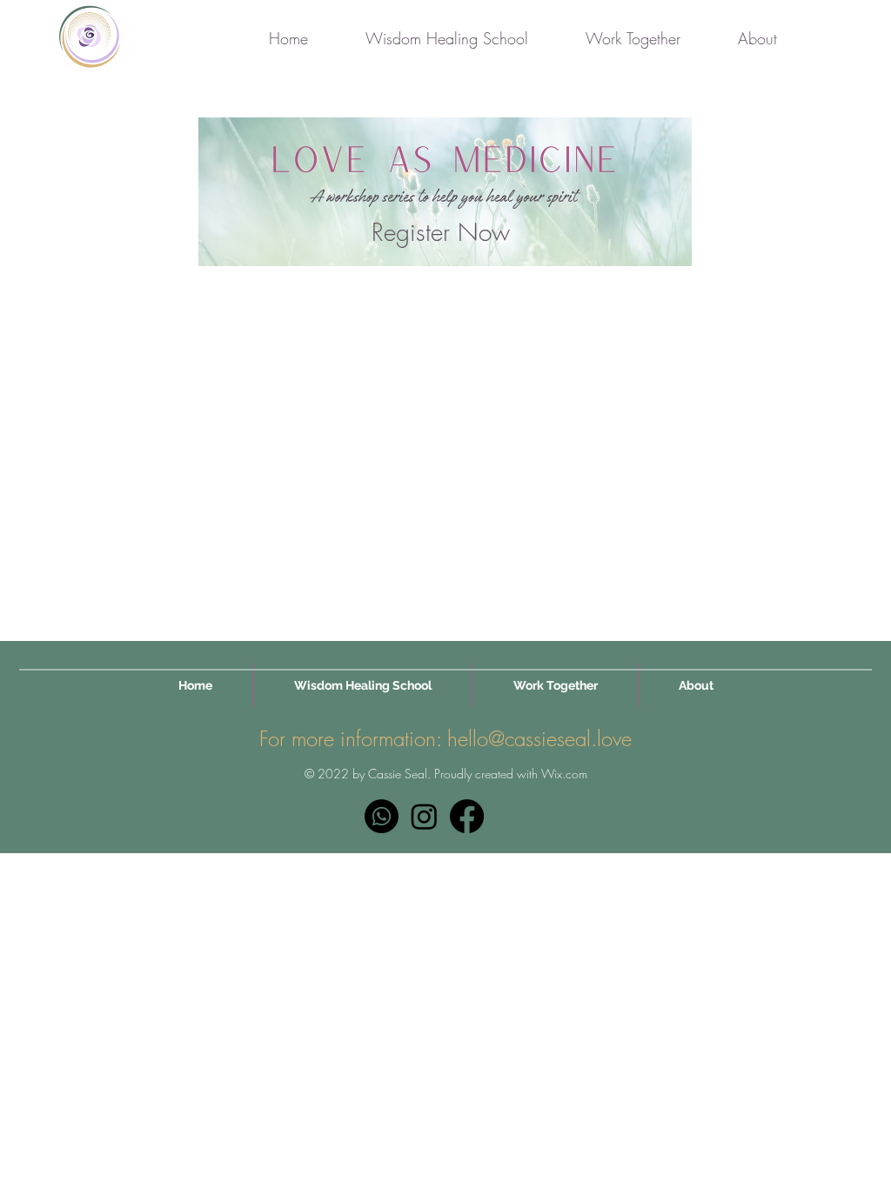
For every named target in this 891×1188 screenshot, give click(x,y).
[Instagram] (424, 816)
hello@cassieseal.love (539, 738)
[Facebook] (467, 816)
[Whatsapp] (382, 816)
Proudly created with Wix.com (510, 773)
